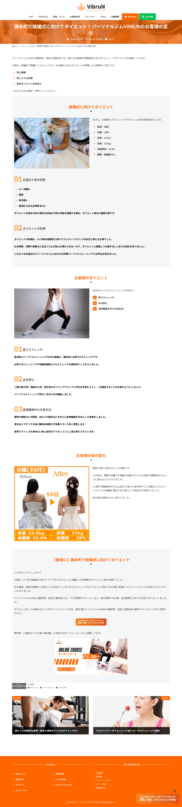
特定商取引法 (101, 788)
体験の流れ (19, 779)
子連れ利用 (60, 774)
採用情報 (99, 777)
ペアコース (19, 785)
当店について (20, 774)
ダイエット (34, 688)
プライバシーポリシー (104, 780)
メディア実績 (101, 784)
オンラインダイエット (64, 785)
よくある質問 (61, 779)
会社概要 (99, 773)
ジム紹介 (31, 684)
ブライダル (62, 688)
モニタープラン (21, 791)
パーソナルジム (48, 688)
